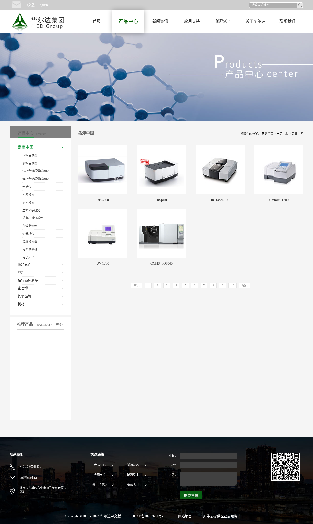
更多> (60, 325)
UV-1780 (102, 263)
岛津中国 (297, 134)
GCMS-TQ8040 (161, 263)
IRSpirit (161, 200)
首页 (97, 21)
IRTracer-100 (220, 200)
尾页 (245, 285)
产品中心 (282, 134)
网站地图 (184, 516)
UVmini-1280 (279, 200)
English (42, 5)
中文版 (29, 5)
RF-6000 (103, 200)
